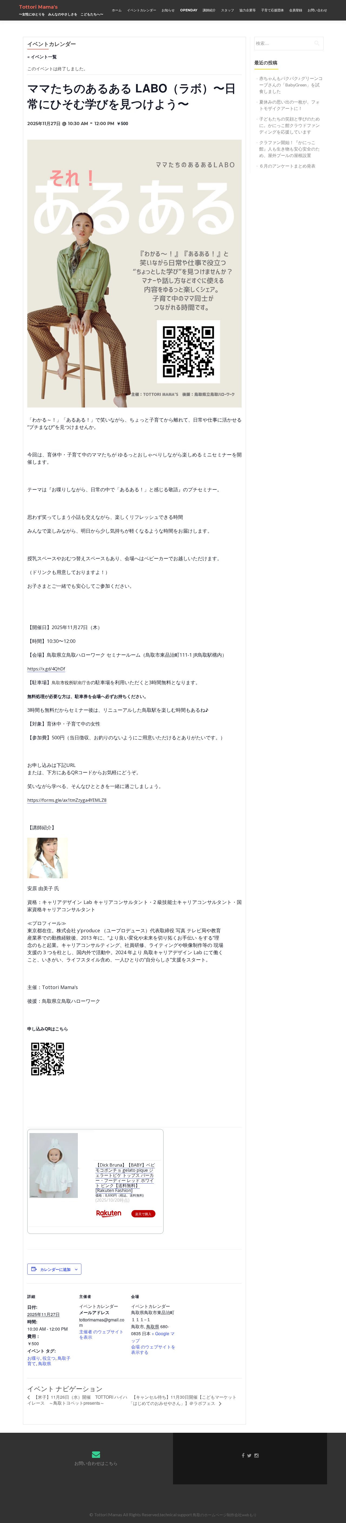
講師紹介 (209, 10)
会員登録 (295, 10)
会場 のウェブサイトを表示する (153, 1349)
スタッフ (227, 10)
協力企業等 (247, 10)
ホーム (117, 10)
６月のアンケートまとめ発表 (287, 165)
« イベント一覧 (42, 57)
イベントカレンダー (141, 10)
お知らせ (168, 10)
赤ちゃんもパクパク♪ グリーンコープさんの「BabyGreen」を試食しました (291, 85)
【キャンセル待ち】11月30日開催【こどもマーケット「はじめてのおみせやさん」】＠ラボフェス (183, 1400)
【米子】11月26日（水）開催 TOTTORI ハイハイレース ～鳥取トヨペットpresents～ (77, 1400)
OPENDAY (188, 10)
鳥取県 (44, 1363)
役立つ (48, 1358)
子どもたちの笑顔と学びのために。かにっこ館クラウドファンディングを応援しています (289, 125)
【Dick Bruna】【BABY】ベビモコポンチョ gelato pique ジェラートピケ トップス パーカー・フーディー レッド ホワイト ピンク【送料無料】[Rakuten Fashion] (125, 1177)
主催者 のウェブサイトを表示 (101, 1334)
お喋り (33, 1358)
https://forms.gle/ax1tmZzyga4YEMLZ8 (67, 800)
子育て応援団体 (272, 10)
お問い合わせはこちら (96, 1463)
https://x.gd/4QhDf (46, 669)
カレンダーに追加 (55, 1269)
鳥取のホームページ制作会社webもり (225, 1514)
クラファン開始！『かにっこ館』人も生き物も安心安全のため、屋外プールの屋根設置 (289, 149)
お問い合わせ (317, 10)
